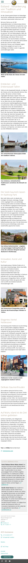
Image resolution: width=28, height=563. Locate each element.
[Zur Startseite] (14, 2)
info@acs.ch (6, 523)
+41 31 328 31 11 (7, 524)
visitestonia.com (8, 451)
